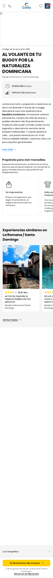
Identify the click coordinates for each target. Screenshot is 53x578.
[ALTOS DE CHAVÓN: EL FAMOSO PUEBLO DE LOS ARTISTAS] (21, 278)
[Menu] (4, 6)
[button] (41, 6)
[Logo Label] (26, 6)
